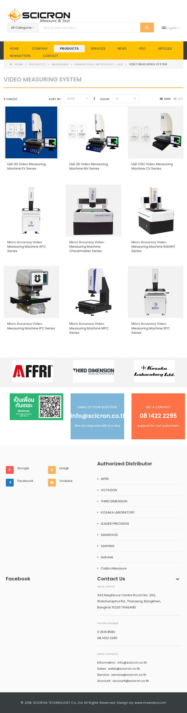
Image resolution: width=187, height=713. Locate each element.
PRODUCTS (69, 48)
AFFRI (105, 479)
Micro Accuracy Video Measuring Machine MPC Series (88, 328)
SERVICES (98, 48)
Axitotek (107, 557)
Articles (165, 48)
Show (104, 99)
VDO (142, 48)
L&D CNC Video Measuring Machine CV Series (152, 166)
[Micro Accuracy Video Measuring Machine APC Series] (31, 210)
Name (71, 98)
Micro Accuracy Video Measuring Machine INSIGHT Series (153, 246)
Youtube (66, 481)
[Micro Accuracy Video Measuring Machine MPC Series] (93, 292)
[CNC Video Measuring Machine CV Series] (155, 132)
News (122, 48)
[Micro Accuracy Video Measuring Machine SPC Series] (155, 292)
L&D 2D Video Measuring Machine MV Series (88, 166)
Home (14, 48)
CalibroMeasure (114, 568)
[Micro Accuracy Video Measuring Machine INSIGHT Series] (155, 210)
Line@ (64, 468)
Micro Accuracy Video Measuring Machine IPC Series (31, 325)
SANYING (107, 546)
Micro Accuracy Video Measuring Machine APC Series (26, 246)
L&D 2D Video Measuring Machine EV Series (26, 166)
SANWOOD (109, 534)
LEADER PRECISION (115, 523)
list (180, 99)
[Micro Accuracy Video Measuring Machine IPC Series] (31, 292)
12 (117, 98)
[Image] (36, 406)
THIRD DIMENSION (114, 501)
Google (23, 468)
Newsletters (20, 56)
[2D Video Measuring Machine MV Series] (93, 132)
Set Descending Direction (93, 98)
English (170, 28)
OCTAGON (109, 490)
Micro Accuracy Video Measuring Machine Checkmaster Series (86, 246)
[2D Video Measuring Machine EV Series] (31, 132)
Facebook (25, 481)
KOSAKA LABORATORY (118, 512)
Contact (50, 56)
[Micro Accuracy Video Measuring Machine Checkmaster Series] (93, 210)
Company (40, 48)
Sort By (55, 99)
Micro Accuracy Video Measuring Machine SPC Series (150, 328)
